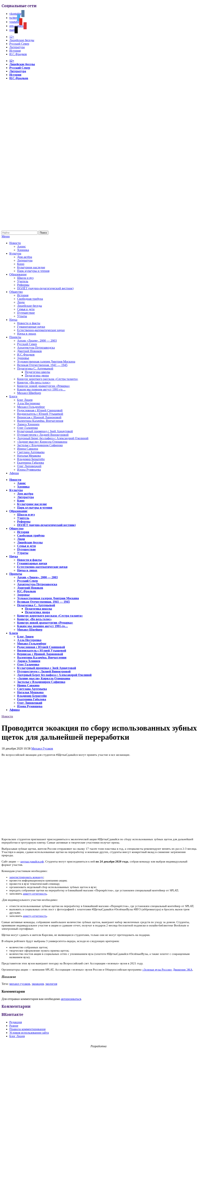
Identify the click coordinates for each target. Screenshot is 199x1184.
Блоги (13, 396)
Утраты (22, 316)
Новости (15, 243)
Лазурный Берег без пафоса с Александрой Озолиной (52, 438)
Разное (13, 1025)
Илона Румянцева (29, 469)
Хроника (23, 250)
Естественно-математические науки (41, 330)
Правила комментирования (27, 1029)
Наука (13, 319)
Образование (18, 274)
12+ (11, 36)
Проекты (15, 337)
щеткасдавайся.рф (32, 861)
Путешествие (26, 312)
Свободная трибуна (30, 298)
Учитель (22, 281)
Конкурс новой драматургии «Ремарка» (43, 386)
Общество (16, 291)
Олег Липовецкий (29, 466)
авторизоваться (71, 999)
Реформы (23, 284)
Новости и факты (28, 323)
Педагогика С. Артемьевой (35, 368)
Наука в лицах (26, 333)
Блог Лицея (24, 400)
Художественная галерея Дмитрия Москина (46, 361)
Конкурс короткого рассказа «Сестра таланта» (47, 379)
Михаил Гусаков (42, 748)
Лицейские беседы (21, 40)
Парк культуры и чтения (33, 271)
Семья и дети (26, 309)
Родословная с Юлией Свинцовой (40, 410)
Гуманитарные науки (31, 326)
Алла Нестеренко (28, 403)
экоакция (38, 983)
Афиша (14, 473)
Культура (15, 253)
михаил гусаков (19, 983)
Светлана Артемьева (31, 452)
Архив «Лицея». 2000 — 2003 (37, 340)
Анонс (21, 246)
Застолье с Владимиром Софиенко (40, 445)
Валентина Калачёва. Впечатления (40, 420)
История (15, 50)
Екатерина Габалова (30, 462)
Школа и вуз (25, 277)
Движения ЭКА (182, 969)
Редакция (15, 1022)
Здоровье (23, 358)
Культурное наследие (31, 267)
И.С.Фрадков (18, 54)
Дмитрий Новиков (29, 351)
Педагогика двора (37, 375)
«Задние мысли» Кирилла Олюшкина (42, 441)
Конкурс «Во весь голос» (34, 382)
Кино (20, 264)
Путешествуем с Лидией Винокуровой (43, 434)
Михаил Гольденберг (31, 406)
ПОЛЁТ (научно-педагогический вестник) (45, 288)
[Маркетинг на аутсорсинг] (99, 1177)
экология (51, 983)
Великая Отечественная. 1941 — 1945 (42, 365)
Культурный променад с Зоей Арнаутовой (45, 431)
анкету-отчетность (35, 893)
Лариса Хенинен (28, 424)
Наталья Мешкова (29, 455)
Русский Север (19, 43)
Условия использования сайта (29, 1032)
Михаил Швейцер (29, 393)
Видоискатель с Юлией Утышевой (40, 413)
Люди (21, 302)
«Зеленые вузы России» (157, 969)
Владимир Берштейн (31, 459)
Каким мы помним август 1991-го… (41, 389)
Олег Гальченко (27, 427)
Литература (17, 47)
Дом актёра (24, 257)
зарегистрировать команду (26, 877)
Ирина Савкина (27, 448)
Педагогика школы (37, 372)
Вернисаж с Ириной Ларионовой (39, 417)
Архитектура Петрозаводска (36, 347)
